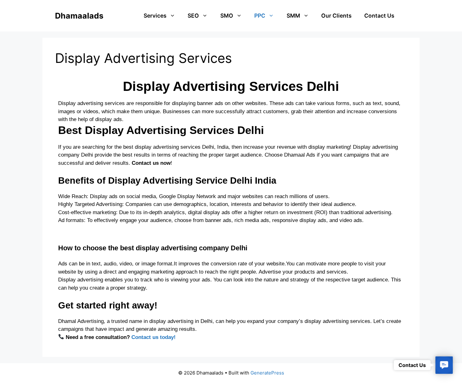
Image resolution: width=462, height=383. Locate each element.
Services (155, 15)
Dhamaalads (79, 15)
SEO (193, 15)
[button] (444, 365)
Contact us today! (153, 337)
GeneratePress (267, 373)
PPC (259, 15)
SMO (226, 15)
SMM (293, 15)
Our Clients (336, 15)
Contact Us (379, 15)
